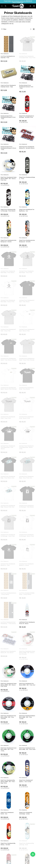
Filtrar (4, 29)
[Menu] (2, 6)
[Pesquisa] (5, 6)
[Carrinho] (34, 6)
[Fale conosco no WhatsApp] (32, 854)
